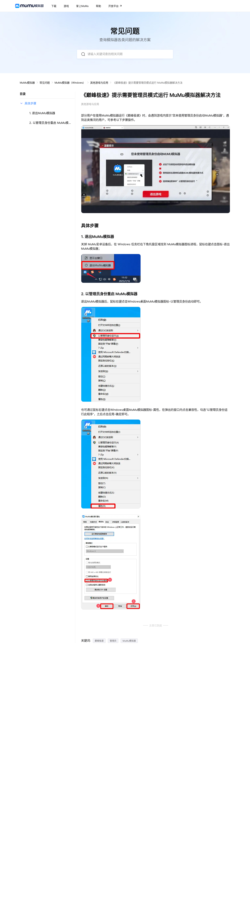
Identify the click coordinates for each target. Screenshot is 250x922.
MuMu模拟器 (27, 82)
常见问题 (45, 82)
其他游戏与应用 (99, 82)
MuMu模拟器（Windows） (70, 82)
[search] (83, 54)
